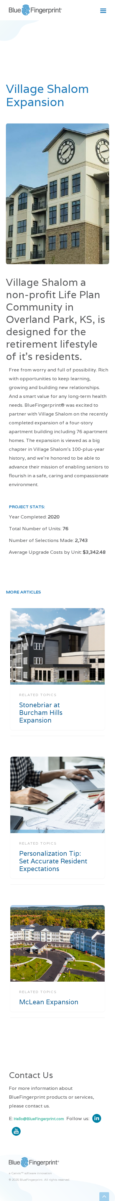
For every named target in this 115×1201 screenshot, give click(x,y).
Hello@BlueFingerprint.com (39, 1118)
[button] (103, 10)
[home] (35, 10)
